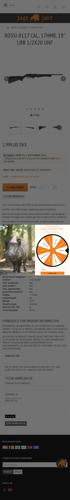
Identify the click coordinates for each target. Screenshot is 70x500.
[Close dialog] (1, 226)
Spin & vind (52, 273)
